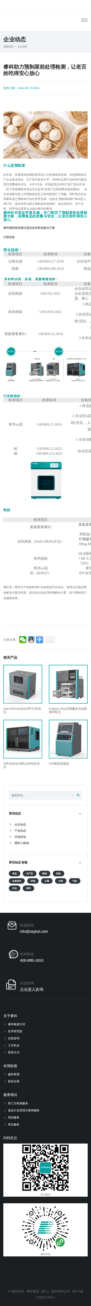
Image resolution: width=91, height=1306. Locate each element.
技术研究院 (15, 1031)
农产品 (29, 873)
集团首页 (8, 46)
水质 (61, 880)
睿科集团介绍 (16, 1024)
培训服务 (13, 1117)
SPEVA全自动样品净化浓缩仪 (21, 765)
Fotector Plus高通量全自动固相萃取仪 (68, 710)
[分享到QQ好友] (31, 639)
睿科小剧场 (21, 843)
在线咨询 (13, 1038)
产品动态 (20, 831)
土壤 (47, 880)
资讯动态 (15, 813)
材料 (28, 888)
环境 (33, 880)
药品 (58, 873)
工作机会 (13, 1045)
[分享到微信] (22, 639)
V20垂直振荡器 (59, 763)
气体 (74, 880)
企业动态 (22, 46)
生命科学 (16, 880)
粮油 (44, 873)
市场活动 (20, 837)
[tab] (45, 813)
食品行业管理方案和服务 (24, 1110)
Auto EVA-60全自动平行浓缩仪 (22, 710)
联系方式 (13, 1052)
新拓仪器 (13, 1081)
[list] (11, 824)
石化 (14, 888)
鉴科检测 (13, 1074)
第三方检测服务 (18, 1103)
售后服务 (13, 1124)
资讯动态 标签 (18, 862)
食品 (14, 873)
